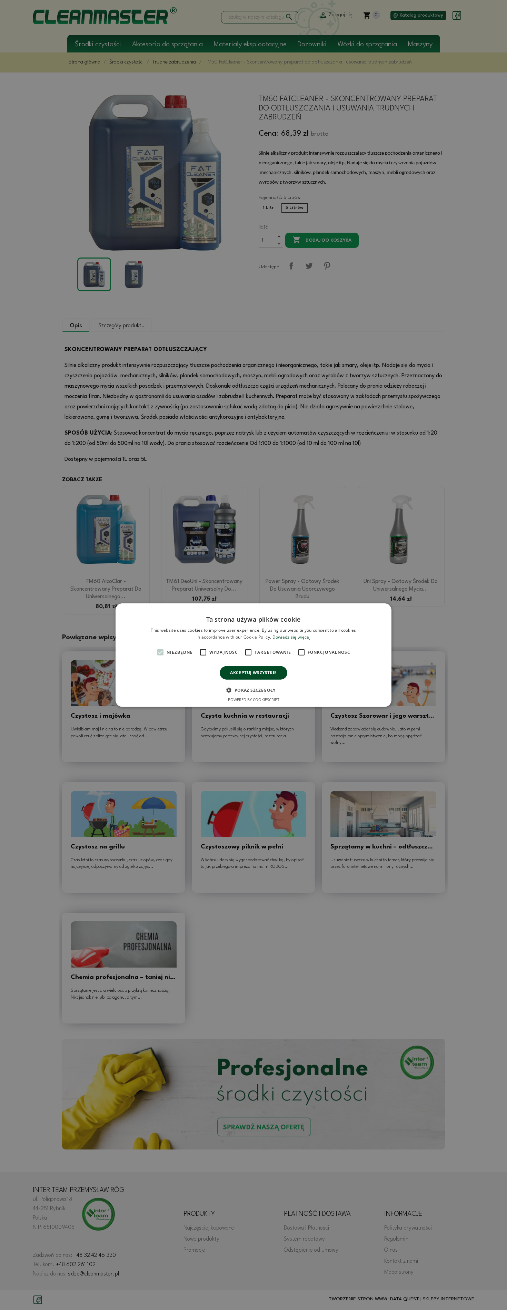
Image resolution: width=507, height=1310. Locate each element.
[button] (253, 690)
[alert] (253, 655)
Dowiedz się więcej (291, 637)
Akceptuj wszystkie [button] (253, 673)
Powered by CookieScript (253, 699)
